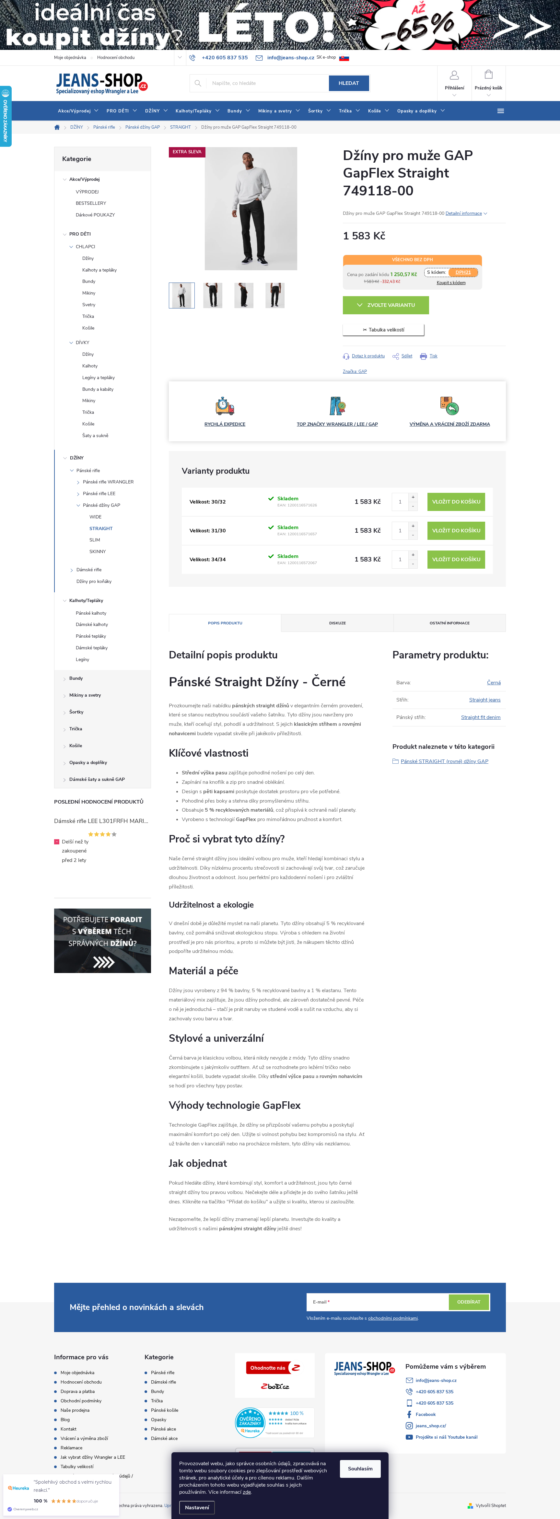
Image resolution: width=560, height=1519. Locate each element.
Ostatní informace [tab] (450, 623)
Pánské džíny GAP (101, 505)
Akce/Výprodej (84, 179)
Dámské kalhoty (92, 624)
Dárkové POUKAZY (95, 215)
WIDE (95, 517)
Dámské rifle (88, 570)
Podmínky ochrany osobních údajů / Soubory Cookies (97, 1479)
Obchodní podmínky (81, 1401)
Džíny (88, 258)
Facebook (426, 1414)
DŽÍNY (77, 458)
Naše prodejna (75, 1410)
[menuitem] (78, 111)
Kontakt (68, 1429)
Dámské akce (164, 1438)
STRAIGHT (101, 529)
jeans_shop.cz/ (431, 1426)
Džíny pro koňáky (93, 581)
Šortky (76, 712)
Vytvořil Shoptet (491, 1506)
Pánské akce (163, 1429)
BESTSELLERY (91, 203)
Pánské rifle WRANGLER (108, 482)
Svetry (88, 305)
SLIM (94, 540)
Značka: (355, 372)
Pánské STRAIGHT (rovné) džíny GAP (444, 761)
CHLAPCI (85, 247)
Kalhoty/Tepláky (86, 600)
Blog (65, 1420)
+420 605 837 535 (434, 1392)
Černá (494, 682)
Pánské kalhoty (91, 613)
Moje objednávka (70, 58)
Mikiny (88, 293)
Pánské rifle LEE (99, 494)
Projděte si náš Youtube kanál (447, 1437)
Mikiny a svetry (85, 695)
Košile (88, 328)
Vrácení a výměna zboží (84, 1438)
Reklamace (71, 1448)
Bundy (88, 281)
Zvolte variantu (391, 305)
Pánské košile (164, 1410)
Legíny (82, 659)
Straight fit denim (481, 717)
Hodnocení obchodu (115, 58)
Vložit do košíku (456, 501)
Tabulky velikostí (77, 1467)
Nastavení (197, 1507)
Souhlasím (360, 1468)
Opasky (158, 1419)
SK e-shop (326, 57)
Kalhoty (90, 366)
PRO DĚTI (80, 234)
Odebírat (469, 1302)
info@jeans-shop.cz (436, 1380)
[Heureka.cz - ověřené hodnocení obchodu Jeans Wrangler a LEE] (275, 1423)
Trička (88, 316)
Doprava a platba (78, 1391)
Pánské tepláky (91, 636)
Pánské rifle (88, 471)
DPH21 (463, 272)
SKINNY (97, 552)
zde (247, 1492)
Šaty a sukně (95, 436)
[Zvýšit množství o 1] (412, 497)
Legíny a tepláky (98, 378)
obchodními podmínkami (393, 1318)
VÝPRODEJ (87, 192)
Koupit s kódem (451, 283)
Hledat (349, 83)
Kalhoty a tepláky (99, 270)
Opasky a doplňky (88, 763)
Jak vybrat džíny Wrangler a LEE (93, 1457)
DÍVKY (82, 343)
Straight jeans (485, 699)
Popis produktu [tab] (225, 623)
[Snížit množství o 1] (412, 506)
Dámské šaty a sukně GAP (97, 779)
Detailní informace (464, 213)
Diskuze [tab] (337, 623)
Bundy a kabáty (97, 389)
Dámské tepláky (92, 648)
